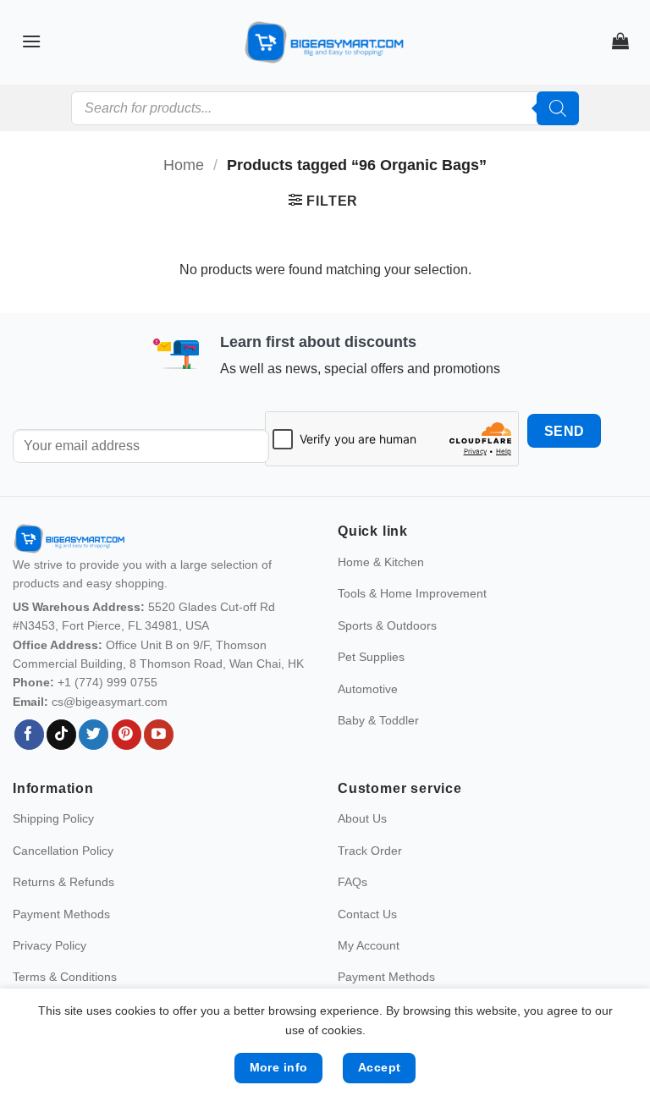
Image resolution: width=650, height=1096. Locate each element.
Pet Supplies (371, 657)
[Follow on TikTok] (61, 734)
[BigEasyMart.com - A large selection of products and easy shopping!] (325, 42)
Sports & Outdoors (387, 625)
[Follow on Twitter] (93, 734)
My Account (368, 945)
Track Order (370, 850)
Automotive (368, 689)
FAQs (352, 882)
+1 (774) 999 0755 (107, 682)
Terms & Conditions (65, 976)
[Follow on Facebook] (29, 734)
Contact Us (367, 914)
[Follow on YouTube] (159, 734)
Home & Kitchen (381, 562)
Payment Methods (61, 914)
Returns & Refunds (63, 882)
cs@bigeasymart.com (110, 701)
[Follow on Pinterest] (126, 734)
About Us (362, 818)
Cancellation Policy (63, 850)
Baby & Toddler (378, 720)
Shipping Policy (53, 818)
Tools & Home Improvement (412, 593)
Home (183, 164)
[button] (31, 41)
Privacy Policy (49, 945)
